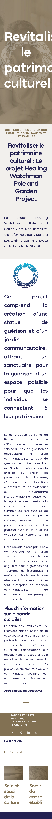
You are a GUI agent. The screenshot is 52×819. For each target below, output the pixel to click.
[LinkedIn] (28, 733)
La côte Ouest (13, 752)
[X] (20, 733)
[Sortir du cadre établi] (38, 767)
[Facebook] (12, 733)
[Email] (36, 733)
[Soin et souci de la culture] (13, 767)
